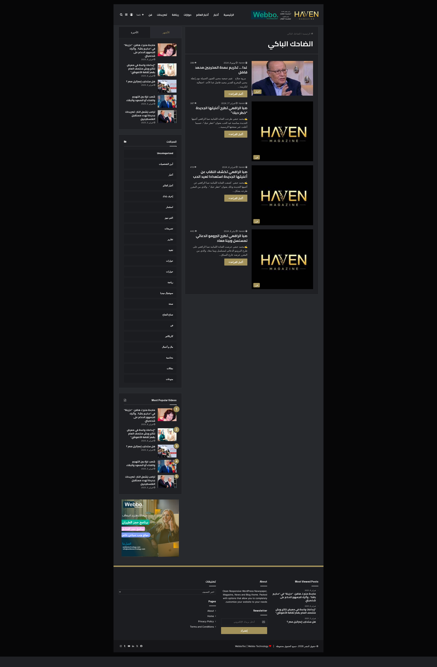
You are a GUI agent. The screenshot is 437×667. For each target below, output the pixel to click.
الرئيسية (229, 14)
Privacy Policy (206, 621)
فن (150, 14)
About (210, 610)
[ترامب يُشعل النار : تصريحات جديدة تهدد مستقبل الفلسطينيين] (167, 116)
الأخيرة (134, 32)
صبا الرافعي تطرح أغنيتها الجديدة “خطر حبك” (221, 110)
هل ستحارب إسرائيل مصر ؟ (140, 81)
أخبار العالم (202, 14)
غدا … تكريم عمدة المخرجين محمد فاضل (221, 69)
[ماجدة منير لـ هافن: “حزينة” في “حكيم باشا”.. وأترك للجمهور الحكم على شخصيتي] (167, 49)
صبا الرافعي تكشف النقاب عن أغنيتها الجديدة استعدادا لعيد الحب (219, 174)
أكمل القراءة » (236, 93)
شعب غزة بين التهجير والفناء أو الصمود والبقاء (140, 98)
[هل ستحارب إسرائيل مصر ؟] (167, 86)
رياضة (175, 14)
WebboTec (240, 646)
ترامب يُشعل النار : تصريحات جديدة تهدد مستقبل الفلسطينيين (140, 115)
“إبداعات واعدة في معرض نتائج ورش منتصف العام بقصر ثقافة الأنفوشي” (141, 68)
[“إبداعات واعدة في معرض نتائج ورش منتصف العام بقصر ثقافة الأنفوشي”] (167, 69)
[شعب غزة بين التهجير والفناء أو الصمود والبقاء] (167, 101)
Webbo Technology (258, 646)
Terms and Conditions (202, 626)
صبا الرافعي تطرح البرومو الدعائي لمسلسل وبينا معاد (221, 238)
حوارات (187, 14)
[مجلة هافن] (284, 14)
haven (242, 62)
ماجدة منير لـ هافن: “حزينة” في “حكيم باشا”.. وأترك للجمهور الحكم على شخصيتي (139, 50)
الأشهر (166, 32)
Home (210, 616)
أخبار (216, 14)
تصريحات (162, 14)
